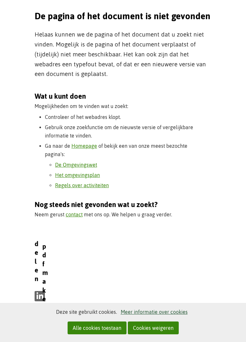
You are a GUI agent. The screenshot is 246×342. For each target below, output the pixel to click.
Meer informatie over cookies (154, 312)
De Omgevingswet (76, 165)
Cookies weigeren (153, 328)
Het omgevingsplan (77, 175)
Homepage (84, 146)
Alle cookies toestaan (97, 328)
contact (74, 214)
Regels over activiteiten (82, 185)
